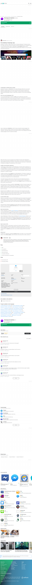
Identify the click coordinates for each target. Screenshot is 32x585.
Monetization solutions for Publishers (14, 564)
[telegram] (10, 573)
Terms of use (23, 565)
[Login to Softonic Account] (31, 3)
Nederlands (4, 578)
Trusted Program (7, 20)
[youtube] (9, 573)
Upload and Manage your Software (14, 566)
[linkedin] (9, 237)
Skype (12, 210)
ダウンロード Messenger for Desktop (6, 308)
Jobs (1, 566)
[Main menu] (1, 3)
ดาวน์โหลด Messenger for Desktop (6, 305)
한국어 (1, 578)
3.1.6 (22, 275)
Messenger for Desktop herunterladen (6, 312)
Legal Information (24, 564)
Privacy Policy (23, 566)
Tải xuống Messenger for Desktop (19, 312)
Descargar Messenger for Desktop (6, 313)
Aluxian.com (2, 275)
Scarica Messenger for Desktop (18, 308)
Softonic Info (2, 563)
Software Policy (13, 567)
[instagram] (2, 573)
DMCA (22, 563)
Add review (16, 291)
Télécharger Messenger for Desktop (6, 316)
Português (9, 578)
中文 (4, 579)
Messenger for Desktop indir (5, 309)
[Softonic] (4, 3)
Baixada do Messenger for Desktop (16, 309)
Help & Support (3, 565)
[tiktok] (4, 573)
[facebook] (14, 289)
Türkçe (19, 578)
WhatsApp (16, 210)
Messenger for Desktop (11, 17)
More (16, 378)
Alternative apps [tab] (8, 26)
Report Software (4, 293)
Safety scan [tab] (12, 26)
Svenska (14, 578)
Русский (12, 578)
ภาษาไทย (16, 578)
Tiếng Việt (2, 579)
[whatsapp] (17, 289)
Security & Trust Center (4, 564)
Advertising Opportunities (13, 568)
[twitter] (16, 289)
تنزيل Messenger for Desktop (17, 313)
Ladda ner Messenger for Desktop (18, 305)
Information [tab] (2, 26)
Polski (6, 578)
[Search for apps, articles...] (29, 3)
